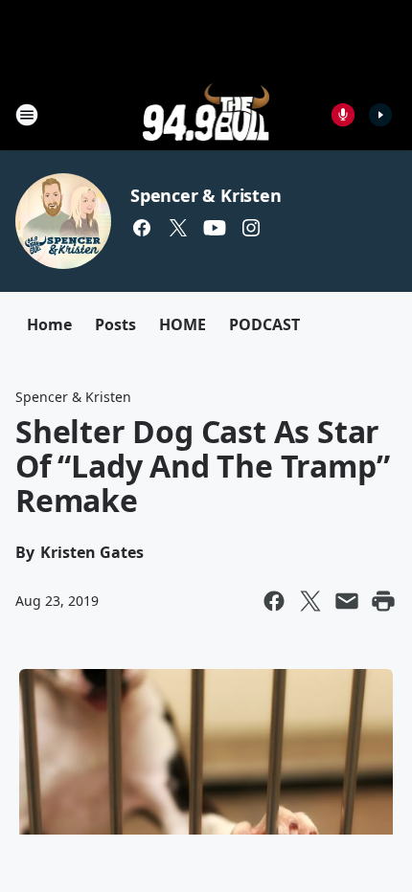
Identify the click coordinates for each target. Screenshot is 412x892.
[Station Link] (206, 114)
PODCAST (264, 324)
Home (49, 324)
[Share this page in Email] (346, 601)
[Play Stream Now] (380, 114)
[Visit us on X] (178, 227)
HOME (182, 324)
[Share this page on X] (310, 601)
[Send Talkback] (343, 114)
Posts (115, 324)
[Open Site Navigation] (26, 114)
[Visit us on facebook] (141, 227)
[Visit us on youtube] (214, 227)
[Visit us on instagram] (251, 227)
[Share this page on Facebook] (274, 601)
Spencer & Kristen (206, 195)
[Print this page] (383, 601)
